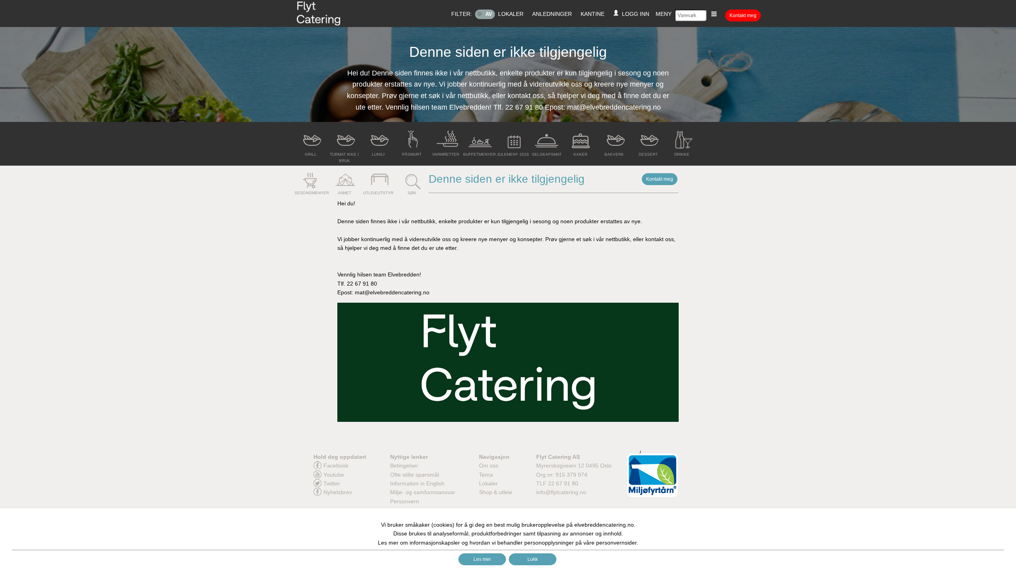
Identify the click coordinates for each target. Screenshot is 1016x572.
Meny (664, 14)
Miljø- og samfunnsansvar (422, 492)
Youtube (333, 475)
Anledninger (552, 14)
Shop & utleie (495, 492)
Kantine (592, 14)
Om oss (488, 465)
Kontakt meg (742, 15)
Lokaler (510, 14)
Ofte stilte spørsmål (414, 475)
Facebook (335, 465)
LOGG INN (634, 14)
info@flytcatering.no (561, 492)
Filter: (461, 14)
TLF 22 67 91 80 (557, 483)
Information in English (417, 483)
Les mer (482, 559)
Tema (486, 475)
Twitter (331, 483)
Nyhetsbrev (337, 492)
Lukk (532, 559)
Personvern (404, 501)
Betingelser (404, 465)
